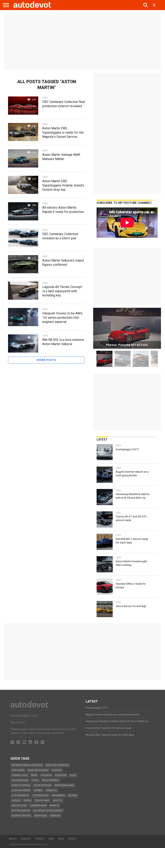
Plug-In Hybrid (21, 790)
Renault (51, 790)
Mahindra (58, 795)
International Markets (27, 765)
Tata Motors (42, 785)
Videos (72, 838)
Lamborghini (38, 805)
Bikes (61, 838)
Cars (51, 838)
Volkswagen (20, 780)
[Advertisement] (82, 41)
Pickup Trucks (21, 815)
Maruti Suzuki (21, 785)
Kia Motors (19, 805)
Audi (73, 775)
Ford (35, 780)
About (13, 838)
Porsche (60, 775)
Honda (38, 790)
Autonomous (20, 795)
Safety (57, 800)
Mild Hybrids (50, 780)
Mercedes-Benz (38, 770)
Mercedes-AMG (64, 785)
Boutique (40, 815)
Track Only (42, 800)
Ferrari (55, 815)
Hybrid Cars (19, 775)
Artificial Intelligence (47, 810)
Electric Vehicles (57, 765)
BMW (34, 775)
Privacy (39, 838)
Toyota (57, 770)
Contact (26, 838)
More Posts (46, 359)
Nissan (16, 800)
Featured (18, 770)
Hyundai (46, 775)
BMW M (54, 805)
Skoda (72, 795)
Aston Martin (21, 810)
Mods (27, 800)
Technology (40, 795)
